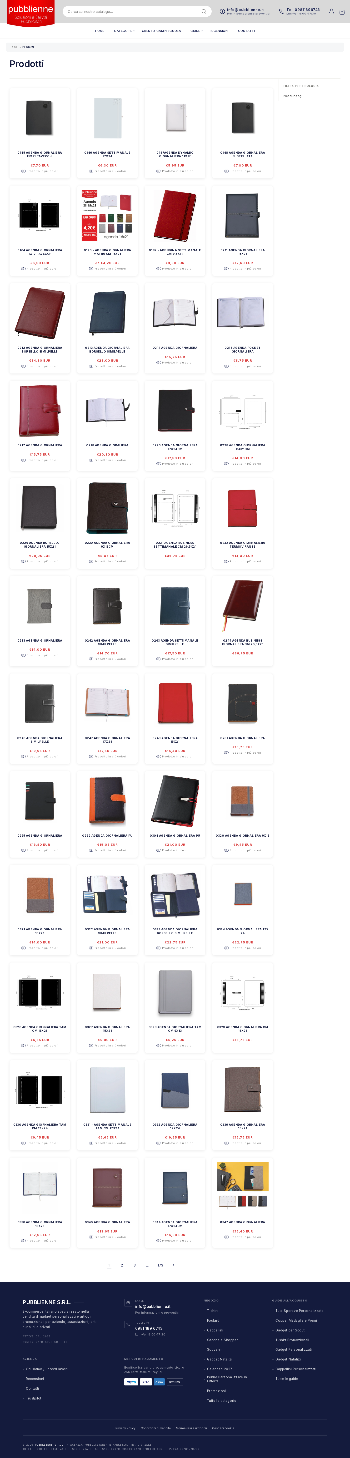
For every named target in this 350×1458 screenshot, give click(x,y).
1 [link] (109, 1265)
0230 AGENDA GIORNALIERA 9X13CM (107, 544)
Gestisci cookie (223, 1428)
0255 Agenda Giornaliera (39, 835)
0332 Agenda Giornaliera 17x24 (175, 1126)
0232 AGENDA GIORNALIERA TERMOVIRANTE (242, 544)
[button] (123, 30)
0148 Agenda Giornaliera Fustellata (242, 154)
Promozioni (216, 1391)
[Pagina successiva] (173, 1265)
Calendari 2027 (219, 1369)
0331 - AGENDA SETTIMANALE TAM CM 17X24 (107, 1126)
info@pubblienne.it (153, 1306)
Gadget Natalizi (219, 1359)
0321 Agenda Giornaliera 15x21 (39, 931)
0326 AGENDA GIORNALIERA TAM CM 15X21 (39, 1029)
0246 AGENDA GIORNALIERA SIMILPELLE (39, 740)
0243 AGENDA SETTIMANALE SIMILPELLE (175, 642)
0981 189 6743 (149, 1328)
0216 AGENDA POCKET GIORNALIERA (243, 349)
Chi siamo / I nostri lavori (47, 1369)
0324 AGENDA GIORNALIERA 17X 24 (243, 931)
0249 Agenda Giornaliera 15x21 (175, 740)
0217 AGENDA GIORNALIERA (39, 445)
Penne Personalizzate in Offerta (227, 1379)
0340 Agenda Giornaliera (107, 1222)
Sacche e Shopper (222, 1340)
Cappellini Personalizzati (295, 1369)
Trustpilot (33, 1398)
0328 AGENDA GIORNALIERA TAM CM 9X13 (175, 1029)
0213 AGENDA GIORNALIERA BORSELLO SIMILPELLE (107, 349)
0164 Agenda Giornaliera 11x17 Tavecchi (39, 252)
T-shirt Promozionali (292, 1340)
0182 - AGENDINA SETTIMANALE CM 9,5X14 (175, 252)
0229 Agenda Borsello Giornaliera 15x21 (40, 544)
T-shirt (212, 1311)
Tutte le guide (286, 1379)
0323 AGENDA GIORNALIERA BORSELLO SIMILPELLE (175, 931)
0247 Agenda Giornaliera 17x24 (107, 740)
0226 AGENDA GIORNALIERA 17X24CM (175, 447)
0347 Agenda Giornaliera (242, 1222)
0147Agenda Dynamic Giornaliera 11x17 (175, 154)
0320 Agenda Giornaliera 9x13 (242, 835)
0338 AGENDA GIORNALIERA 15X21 (39, 1224)
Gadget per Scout (290, 1330)
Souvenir (214, 1349)
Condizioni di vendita (156, 1428)
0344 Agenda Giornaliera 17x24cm (174, 1224)
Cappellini (215, 1330)
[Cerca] (203, 11)
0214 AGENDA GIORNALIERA (175, 347)
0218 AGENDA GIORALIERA (107, 445)
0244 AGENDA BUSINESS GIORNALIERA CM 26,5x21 (243, 642)
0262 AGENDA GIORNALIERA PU (107, 835)
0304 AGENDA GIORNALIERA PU (175, 835)
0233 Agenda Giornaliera (39, 640)
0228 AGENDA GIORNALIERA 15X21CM (242, 447)
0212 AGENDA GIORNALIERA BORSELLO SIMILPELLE (39, 349)
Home (14, 47)
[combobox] (133, 11)
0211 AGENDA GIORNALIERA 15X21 (242, 252)
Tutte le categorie (221, 1401)
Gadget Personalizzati (293, 1349)
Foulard (213, 1320)
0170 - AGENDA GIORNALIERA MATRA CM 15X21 (107, 252)
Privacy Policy (125, 1428)
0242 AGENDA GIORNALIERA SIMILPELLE (107, 642)
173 (160, 1265)
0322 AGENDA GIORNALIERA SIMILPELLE (107, 931)
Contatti (32, 1388)
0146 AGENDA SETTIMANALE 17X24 (107, 154)
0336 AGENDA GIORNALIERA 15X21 (242, 1126)
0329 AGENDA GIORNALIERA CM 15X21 (242, 1029)
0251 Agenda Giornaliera (242, 738)
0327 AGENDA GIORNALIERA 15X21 (107, 1029)
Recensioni (35, 1379)
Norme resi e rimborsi (191, 1428)
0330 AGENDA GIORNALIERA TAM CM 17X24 (39, 1126)
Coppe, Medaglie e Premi (296, 1320)
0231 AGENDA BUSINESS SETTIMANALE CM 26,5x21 (175, 544)
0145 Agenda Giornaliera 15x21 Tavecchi (39, 154)
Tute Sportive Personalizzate (299, 1311)
